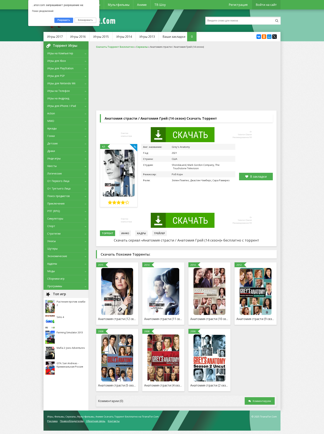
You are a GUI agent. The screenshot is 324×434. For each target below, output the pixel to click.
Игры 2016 (78, 37)
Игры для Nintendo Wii (61, 83)
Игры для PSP (56, 76)
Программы (54, 286)
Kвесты (52, 166)
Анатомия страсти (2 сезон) (209, 385)
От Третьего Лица (58, 188)
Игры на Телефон (58, 91)
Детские (52, 143)
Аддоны (52, 263)
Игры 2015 (101, 37)
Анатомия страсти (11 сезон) (163, 319)
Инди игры (54, 158)
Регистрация (238, 5)
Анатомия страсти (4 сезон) (163, 385)
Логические (54, 173)
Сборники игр (55, 278)
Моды (51, 271)
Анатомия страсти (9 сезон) (255, 319)
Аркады (52, 128)
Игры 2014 (124, 37)
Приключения (55, 203)
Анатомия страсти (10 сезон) (209, 319)
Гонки (51, 136)
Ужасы (51, 241)
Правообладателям (72, 421)
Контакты (114, 421)
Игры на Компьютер (60, 53)
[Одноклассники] (264, 36)
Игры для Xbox (56, 61)
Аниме (142, 5)
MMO (50, 121)
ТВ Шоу (160, 5)
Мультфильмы (118, 5)
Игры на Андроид (58, 98)
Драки (51, 151)
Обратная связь (95, 421)
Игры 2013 (147, 37)
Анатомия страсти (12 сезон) (117, 319)
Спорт (51, 226)
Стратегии (54, 233)
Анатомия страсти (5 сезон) (117, 385)
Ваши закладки (178, 37)
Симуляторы (55, 218)
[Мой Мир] (269, 36)
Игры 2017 (55, 37)
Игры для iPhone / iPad (61, 106)
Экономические (57, 256)
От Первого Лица (58, 181)
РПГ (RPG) (53, 211)
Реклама (52, 421)
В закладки (258, 176)
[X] (274, 36)
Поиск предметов (58, 196)
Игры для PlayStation (60, 68)
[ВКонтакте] (258, 36)
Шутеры (52, 248)
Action (51, 113)
